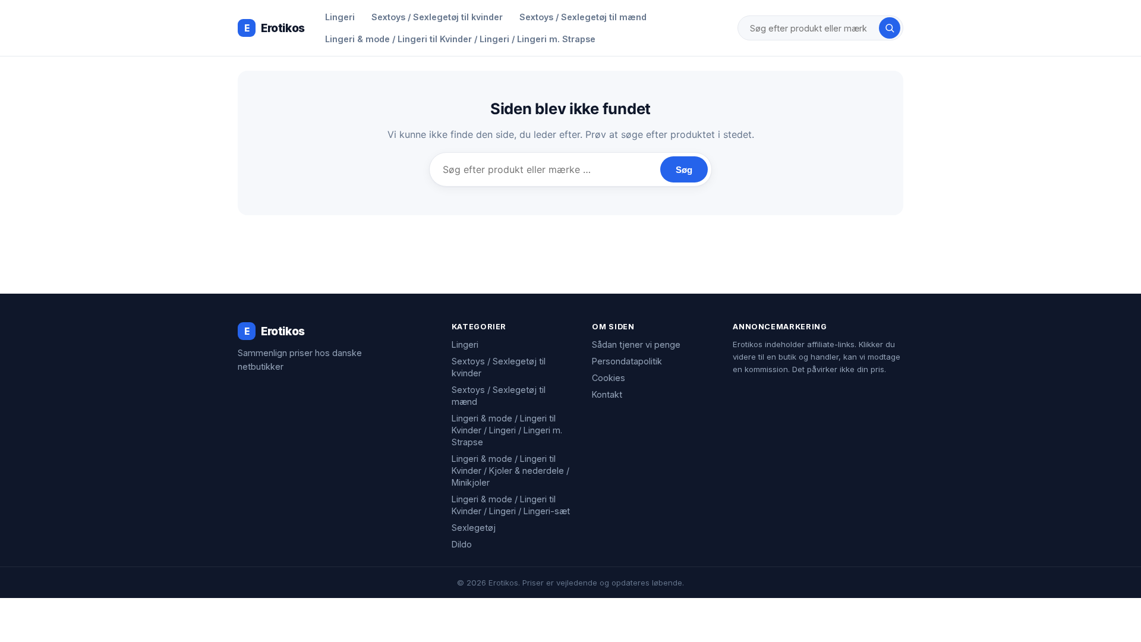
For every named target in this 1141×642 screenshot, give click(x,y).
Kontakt (607, 394)
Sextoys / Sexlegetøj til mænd (583, 17)
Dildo (462, 544)
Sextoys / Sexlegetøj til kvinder (437, 17)
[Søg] (889, 28)
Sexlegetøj (474, 528)
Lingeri (340, 17)
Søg (684, 170)
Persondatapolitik (627, 361)
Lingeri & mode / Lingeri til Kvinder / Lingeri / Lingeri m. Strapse (460, 39)
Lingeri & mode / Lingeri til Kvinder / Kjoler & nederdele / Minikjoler (510, 470)
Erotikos (274, 28)
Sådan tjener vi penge (636, 344)
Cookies (608, 378)
